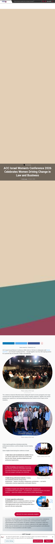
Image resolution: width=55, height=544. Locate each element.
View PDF (44, 343)
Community (28, 165)
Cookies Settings (9, 541)
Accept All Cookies (38, 541)
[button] (9, 343)
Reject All (48, 541)
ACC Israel (24, 179)
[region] (27, 539)
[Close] (52, 536)
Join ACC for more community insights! (27, 514)
